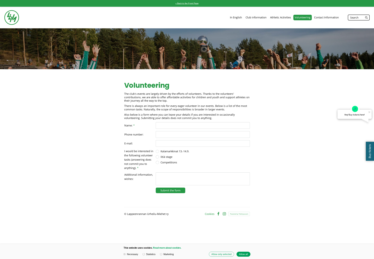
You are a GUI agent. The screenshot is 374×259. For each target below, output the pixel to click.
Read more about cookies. (167, 247)
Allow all (243, 254)
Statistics (150, 254)
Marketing (168, 254)
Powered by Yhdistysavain (239, 214)
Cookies (209, 214)
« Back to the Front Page (187, 3)
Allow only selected (221, 254)
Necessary (132, 254)
